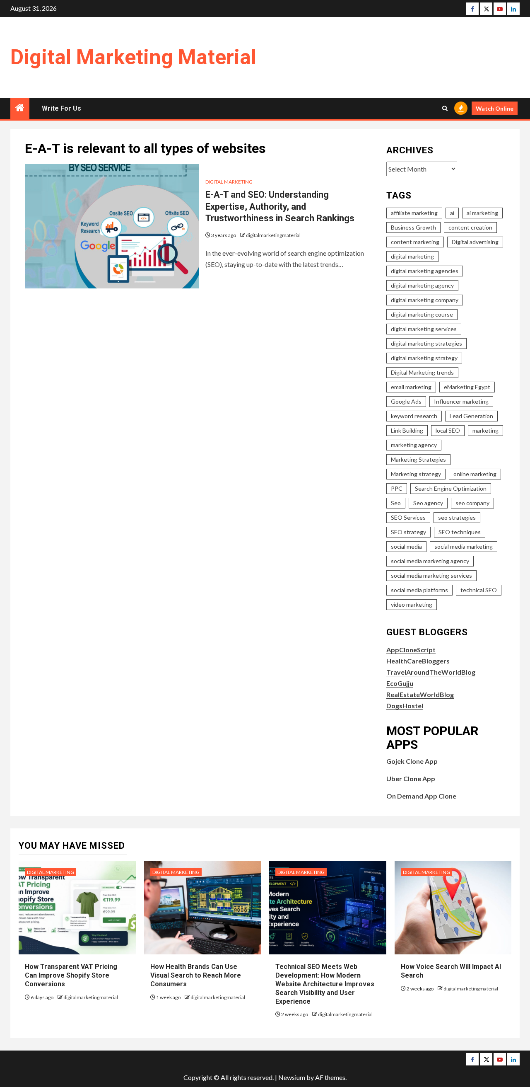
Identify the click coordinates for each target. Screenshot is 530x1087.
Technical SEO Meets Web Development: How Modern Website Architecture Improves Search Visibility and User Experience (324, 984)
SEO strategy (408, 531)
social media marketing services (431, 575)
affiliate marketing (414, 212)
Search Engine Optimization (451, 488)
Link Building (407, 430)
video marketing (411, 604)
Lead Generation (471, 415)
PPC (396, 488)
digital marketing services (424, 328)
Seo (396, 502)
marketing (485, 430)
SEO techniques (459, 531)
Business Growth (413, 227)
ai (452, 212)
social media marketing (463, 546)
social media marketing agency (430, 560)
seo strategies (457, 517)
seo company (472, 502)
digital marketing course (422, 314)
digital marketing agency (422, 285)
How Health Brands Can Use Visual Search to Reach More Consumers (195, 975)
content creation (470, 227)
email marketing (411, 386)
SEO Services (408, 517)
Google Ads (406, 401)
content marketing (415, 241)
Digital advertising (475, 241)
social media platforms (419, 589)
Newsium (291, 1077)
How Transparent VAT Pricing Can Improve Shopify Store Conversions (71, 975)
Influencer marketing (461, 401)
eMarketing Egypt (467, 386)
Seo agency (428, 502)
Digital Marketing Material (133, 57)
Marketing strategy (416, 473)
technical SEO (478, 589)
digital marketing (412, 256)
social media (406, 546)
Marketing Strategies (418, 459)
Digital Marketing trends (422, 372)
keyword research (414, 415)
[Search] (445, 108)
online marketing (474, 473)
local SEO (448, 430)
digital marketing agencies (424, 270)
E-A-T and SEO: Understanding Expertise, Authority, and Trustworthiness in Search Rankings (279, 206)
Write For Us (61, 108)
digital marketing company (424, 299)
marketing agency (414, 444)
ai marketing (482, 212)
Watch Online (494, 108)
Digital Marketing (229, 182)
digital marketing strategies (426, 343)
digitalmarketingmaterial (273, 235)
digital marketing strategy (424, 357)
